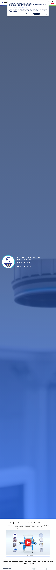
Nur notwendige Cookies (44, 14)
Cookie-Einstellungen (29, 13)
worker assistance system (24, 525)
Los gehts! (36, 13)
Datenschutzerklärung (25, 7)
